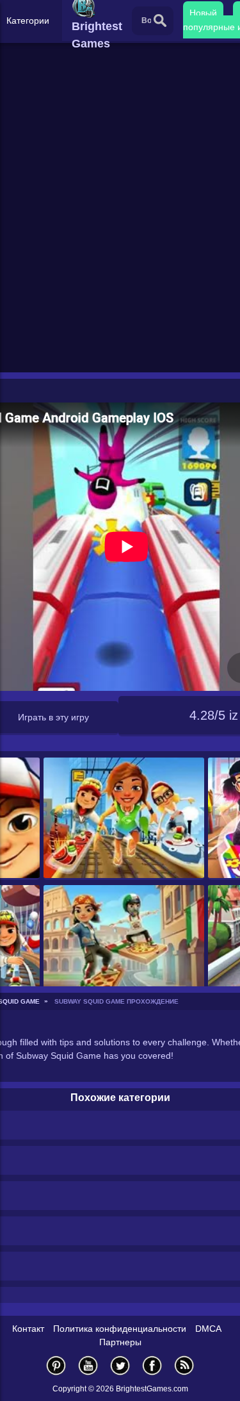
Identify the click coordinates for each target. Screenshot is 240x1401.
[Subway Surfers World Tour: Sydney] (124, 819)
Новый (203, 13)
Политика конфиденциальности (119, 1328)
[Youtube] (88, 1365)
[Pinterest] (56, 1365)
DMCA (208, 1328)
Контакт (28, 1328)
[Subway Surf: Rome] (124, 946)
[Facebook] (152, 1365)
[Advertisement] (120, 242)
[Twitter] (120, 1365)
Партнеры (120, 1342)
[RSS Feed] (184, 1365)
